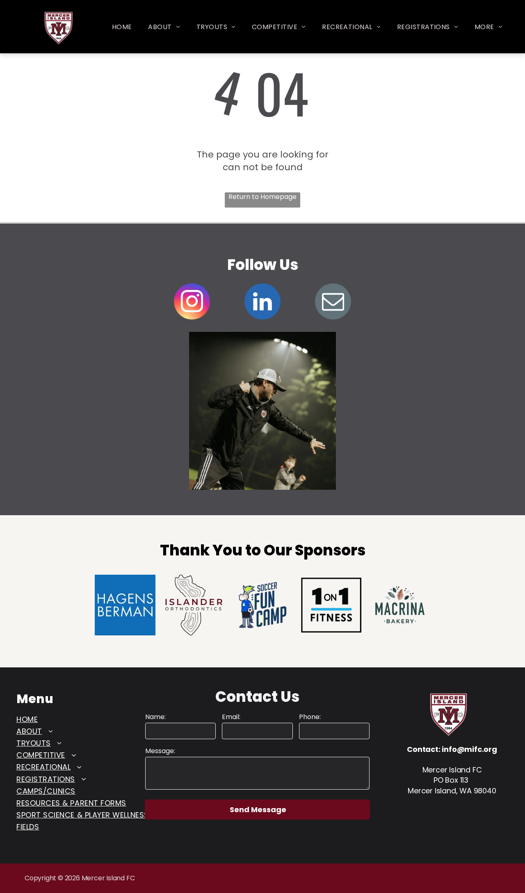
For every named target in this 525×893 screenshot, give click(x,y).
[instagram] (192, 302)
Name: (155, 717)
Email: (231, 717)
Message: (160, 751)
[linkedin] (262, 302)
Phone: (310, 717)
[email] (333, 302)
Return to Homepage (262, 196)
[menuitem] (122, 27)
